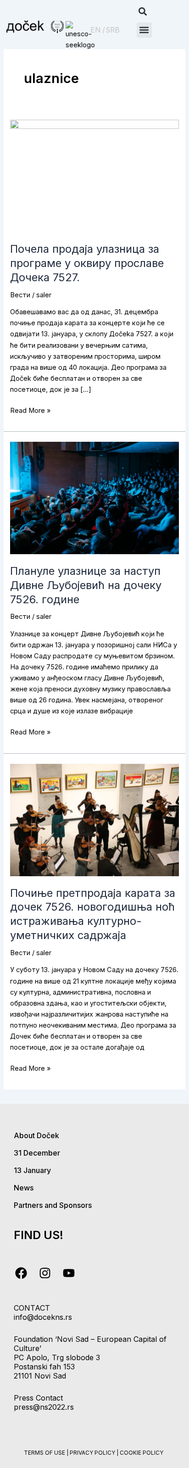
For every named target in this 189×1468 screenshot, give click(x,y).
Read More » (30, 410)
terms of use (44, 1452)
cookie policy (141, 1452)
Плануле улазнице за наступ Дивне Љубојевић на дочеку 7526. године (85, 585)
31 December (37, 1152)
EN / (97, 30)
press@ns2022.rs (44, 1407)
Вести (20, 295)
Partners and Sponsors (53, 1205)
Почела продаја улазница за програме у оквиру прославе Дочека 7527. (87, 263)
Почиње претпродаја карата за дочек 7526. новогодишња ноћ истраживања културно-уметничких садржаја (92, 914)
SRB (113, 30)
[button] (142, 11)
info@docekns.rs (43, 1317)
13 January (32, 1170)
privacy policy (92, 1452)
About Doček (36, 1135)
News (23, 1187)
